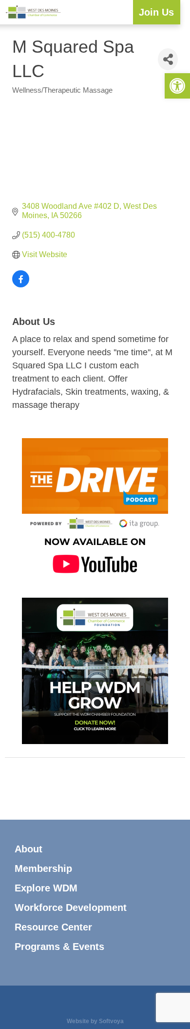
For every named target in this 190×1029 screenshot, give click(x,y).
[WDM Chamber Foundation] (95, 741)
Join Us (156, 12)
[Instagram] (17, 789)
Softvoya (111, 1021)
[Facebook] (66, 1002)
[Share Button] (168, 59)
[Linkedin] (95, 1002)
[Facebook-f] (56, 789)
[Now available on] (95, 582)
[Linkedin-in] (95, 789)
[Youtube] (173, 789)
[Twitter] (134, 789)
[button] (125, 12)
